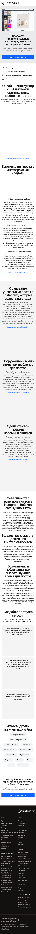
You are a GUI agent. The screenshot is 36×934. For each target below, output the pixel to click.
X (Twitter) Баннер (7, 882)
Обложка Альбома (24, 859)
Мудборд (21, 873)
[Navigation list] (33, 3)
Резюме (3, 848)
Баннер (11, 765)
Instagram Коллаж (24, 904)
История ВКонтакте (7, 859)
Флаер (29, 760)
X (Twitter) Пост (6, 880)
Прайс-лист (5, 830)
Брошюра (21, 825)
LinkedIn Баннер (6, 887)
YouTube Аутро (6, 877)
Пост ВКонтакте (6, 856)
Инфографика (22, 823)
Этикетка (21, 837)
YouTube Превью (9, 750)
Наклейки (21, 844)
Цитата (20, 875)
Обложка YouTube (26, 750)
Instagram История (18, 735)
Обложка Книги (23, 863)
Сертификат (22, 835)
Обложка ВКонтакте (8, 861)
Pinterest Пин (11, 755)
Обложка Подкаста (24, 861)
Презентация (24, 755)
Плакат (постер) (23, 868)
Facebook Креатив (24, 900)
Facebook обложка (24, 897)
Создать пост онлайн (18, 57)
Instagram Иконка (23, 902)
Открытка (21, 832)
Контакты (21, 890)
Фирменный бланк (7, 835)
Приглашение (22, 765)
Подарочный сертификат (9, 832)
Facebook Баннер (7, 870)
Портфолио (21, 870)
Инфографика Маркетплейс (22, 855)
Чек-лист (4, 840)
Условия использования (9, 918)
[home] (10, 3)
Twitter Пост (27, 745)
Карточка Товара (23, 852)
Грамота (21, 842)
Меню (20, 828)
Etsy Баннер (22, 877)
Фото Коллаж (22, 880)
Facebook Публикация (18, 740)
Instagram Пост (6, 863)
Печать (20, 818)
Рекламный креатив (24, 907)
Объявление (5, 846)
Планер (20, 840)
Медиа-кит (8, 760)
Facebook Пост (6, 868)
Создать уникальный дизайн (17, 327)
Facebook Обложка (11, 745)
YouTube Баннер (6, 875)
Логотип (19, 760)
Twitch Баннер (6, 889)
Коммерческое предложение (6, 843)
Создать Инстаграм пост (17, 272)
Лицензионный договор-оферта (11, 920)
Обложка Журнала (24, 866)
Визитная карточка (7, 823)
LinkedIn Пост (5, 885)
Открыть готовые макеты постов (17, 158)
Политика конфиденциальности (15, 920)
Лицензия (21, 888)
